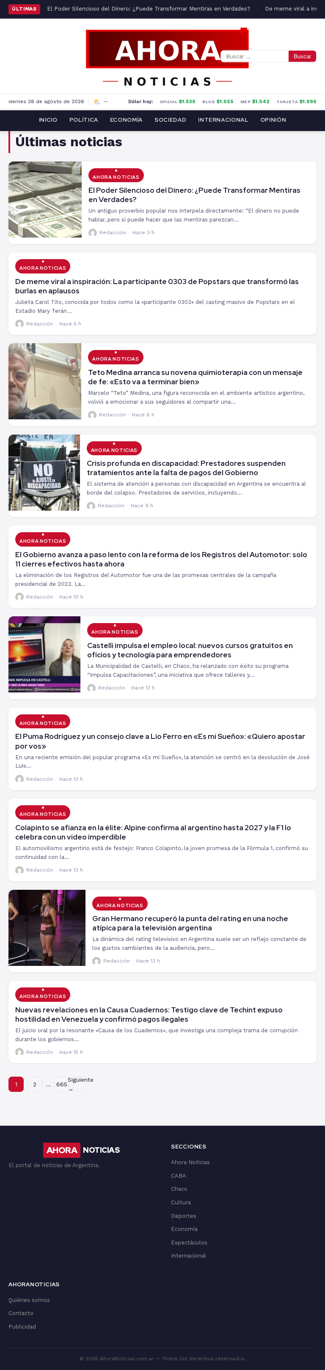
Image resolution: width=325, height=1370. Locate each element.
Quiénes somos (29, 1300)
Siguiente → (80, 1084)
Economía (126, 119)
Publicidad (22, 1327)
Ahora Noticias (116, 177)
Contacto (20, 1313)
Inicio (48, 119)
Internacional (223, 119)
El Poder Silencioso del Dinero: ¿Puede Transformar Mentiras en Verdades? (148, 8)
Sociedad (170, 119)
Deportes (183, 1216)
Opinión (273, 119)
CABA (178, 1176)
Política (83, 119)
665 (61, 1084)
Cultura (181, 1202)
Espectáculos (189, 1242)
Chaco (179, 1189)
